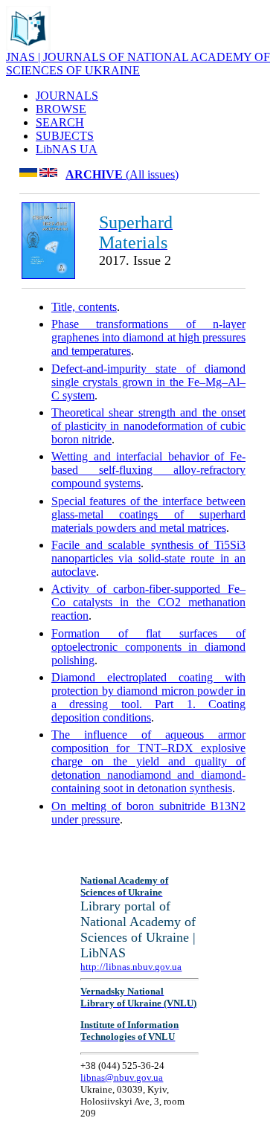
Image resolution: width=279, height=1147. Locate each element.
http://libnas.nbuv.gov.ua (131, 966)
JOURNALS (67, 95)
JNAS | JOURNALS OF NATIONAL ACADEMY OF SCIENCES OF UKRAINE (138, 64)
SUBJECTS (65, 135)
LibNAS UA (66, 149)
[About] (28, 46)
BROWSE (61, 109)
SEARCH (60, 122)
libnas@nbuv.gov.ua (121, 1077)
